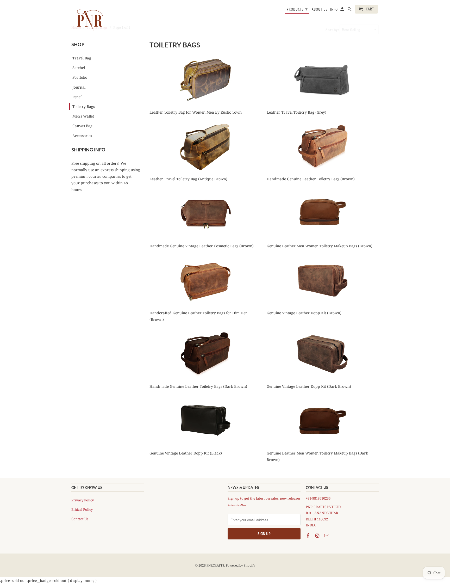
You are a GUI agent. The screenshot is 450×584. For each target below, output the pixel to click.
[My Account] (342, 10)
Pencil (77, 96)
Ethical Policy (82, 509)
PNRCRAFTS (215, 565)
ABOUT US (320, 9)
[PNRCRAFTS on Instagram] (318, 535)
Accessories (82, 135)
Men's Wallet (83, 116)
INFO (334, 9)
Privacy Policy (82, 500)
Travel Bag (81, 58)
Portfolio (79, 77)
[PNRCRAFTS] (89, 19)
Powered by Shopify (240, 565)
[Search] (350, 10)
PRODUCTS (297, 9)
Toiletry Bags (83, 106)
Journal (78, 87)
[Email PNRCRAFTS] (327, 535)
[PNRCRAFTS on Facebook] (308, 535)
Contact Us (79, 519)
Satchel (78, 67)
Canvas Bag (82, 125)
